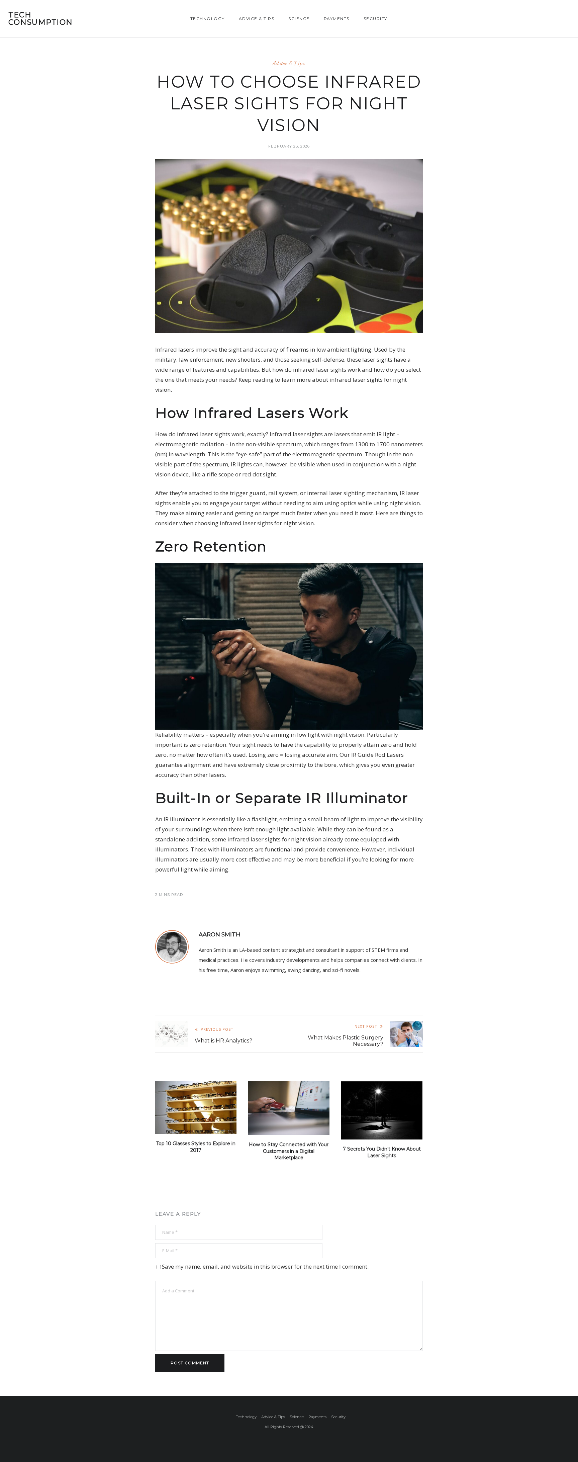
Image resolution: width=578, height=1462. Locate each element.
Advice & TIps (257, 18)
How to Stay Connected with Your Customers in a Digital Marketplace (288, 1151)
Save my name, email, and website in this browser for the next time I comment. (265, 1266)
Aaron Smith (219, 934)
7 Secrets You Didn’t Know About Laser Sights (382, 1152)
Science (299, 18)
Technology (207, 18)
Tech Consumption (40, 18)
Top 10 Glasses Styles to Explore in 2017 (195, 1146)
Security (375, 18)
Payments (337, 18)
